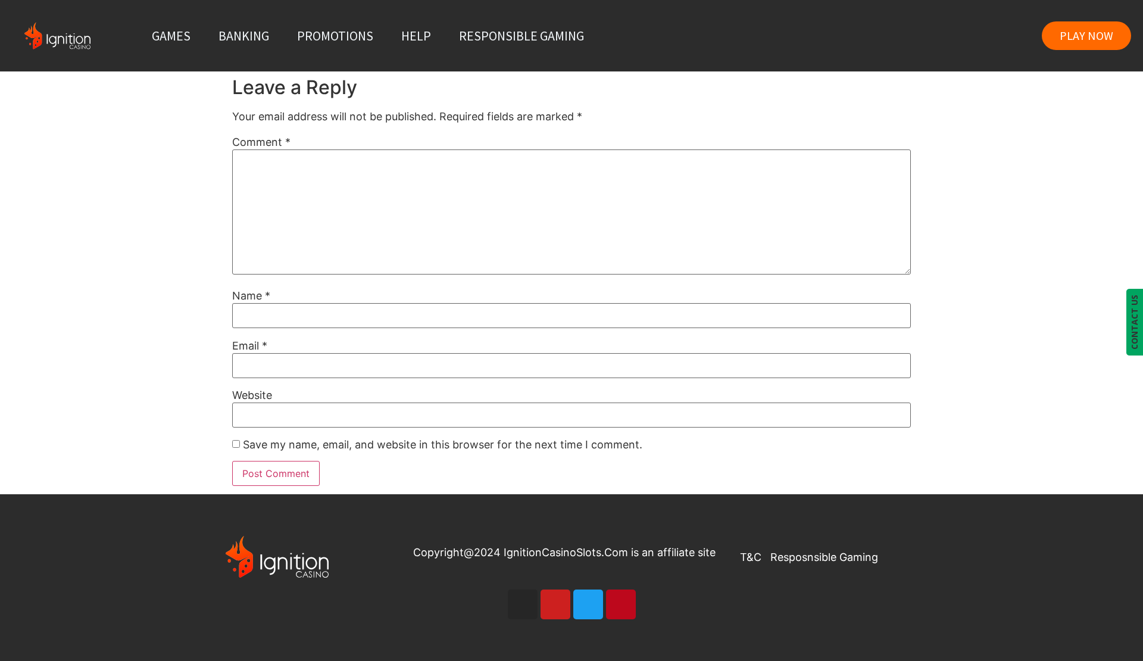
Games (171, 35)
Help (416, 35)
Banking (243, 35)
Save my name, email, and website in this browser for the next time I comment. (442, 444)
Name (251, 296)
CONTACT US (1134, 322)
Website (252, 395)
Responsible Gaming (521, 35)
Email (249, 346)
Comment (261, 142)
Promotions (335, 35)
